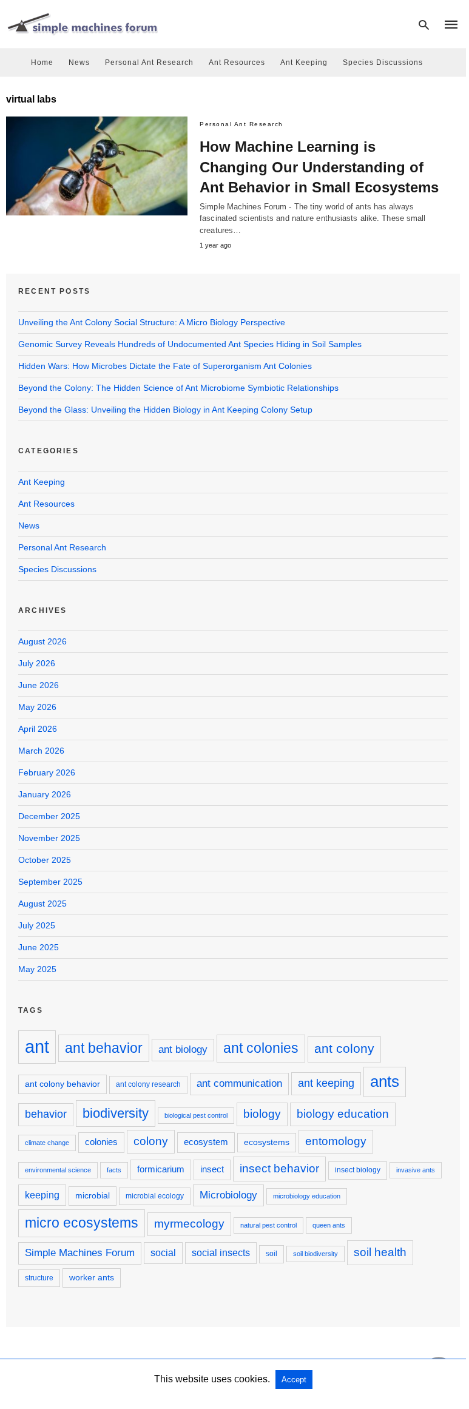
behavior (46, 1114)
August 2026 (42, 641)
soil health (380, 1252)
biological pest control (196, 1115)
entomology (335, 1141)
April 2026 (37, 729)
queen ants (328, 1225)
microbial (92, 1195)
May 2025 (37, 969)
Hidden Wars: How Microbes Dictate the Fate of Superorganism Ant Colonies (165, 366)
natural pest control (268, 1225)
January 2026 (44, 794)
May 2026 (37, 707)
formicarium (160, 1169)
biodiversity (116, 1113)
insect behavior (279, 1168)
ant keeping (326, 1083)
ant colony (344, 1048)
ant (37, 1046)
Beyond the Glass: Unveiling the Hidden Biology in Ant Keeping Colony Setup (165, 409)
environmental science (58, 1170)
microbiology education (306, 1196)
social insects (221, 1252)
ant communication (239, 1083)
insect (212, 1169)
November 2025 (49, 838)
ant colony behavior (62, 1084)
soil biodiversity (315, 1253)
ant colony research (148, 1084)
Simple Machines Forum (80, 1253)
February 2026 (46, 772)
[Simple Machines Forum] (82, 24)
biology (262, 1113)
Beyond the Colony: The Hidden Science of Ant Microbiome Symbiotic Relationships (178, 388)
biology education (343, 1113)
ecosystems (266, 1142)
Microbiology (228, 1195)
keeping (42, 1194)
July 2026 (36, 663)
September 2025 (50, 882)
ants (384, 1081)
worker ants (91, 1277)
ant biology (183, 1049)
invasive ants (415, 1170)
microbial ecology (155, 1196)
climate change (47, 1142)
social (163, 1252)
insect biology (357, 1170)
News (79, 62)
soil (271, 1253)
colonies (101, 1142)
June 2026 (38, 685)
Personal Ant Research (149, 62)
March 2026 (41, 750)
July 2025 (36, 925)
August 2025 (42, 903)
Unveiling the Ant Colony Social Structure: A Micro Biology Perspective (151, 322)
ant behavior (104, 1048)
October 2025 (44, 860)
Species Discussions (383, 62)
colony (150, 1141)
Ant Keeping (304, 62)
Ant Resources (237, 62)
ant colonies (261, 1048)
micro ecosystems (81, 1223)
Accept (294, 1379)
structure (39, 1278)
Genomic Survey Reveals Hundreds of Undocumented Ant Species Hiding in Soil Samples (190, 344)
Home (42, 62)
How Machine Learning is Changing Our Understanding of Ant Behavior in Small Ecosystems (319, 166)
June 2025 (38, 947)
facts (114, 1170)
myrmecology (189, 1223)
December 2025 (49, 816)
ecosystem (206, 1142)
